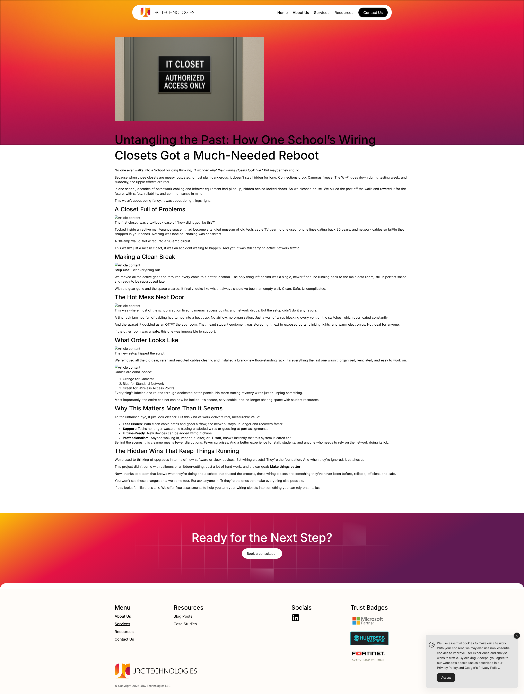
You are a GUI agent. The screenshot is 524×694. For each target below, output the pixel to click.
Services (122, 624)
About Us (123, 616)
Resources (124, 631)
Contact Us (124, 639)
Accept (446, 677)
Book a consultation (262, 553)
